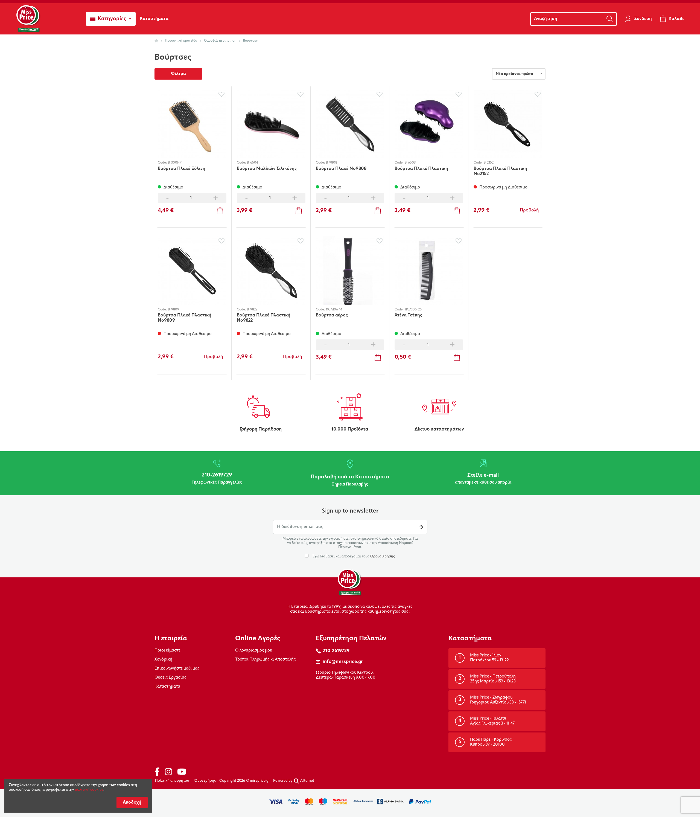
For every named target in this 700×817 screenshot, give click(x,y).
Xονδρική (163, 660)
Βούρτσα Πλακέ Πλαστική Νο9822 (263, 318)
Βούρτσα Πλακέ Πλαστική (421, 169)
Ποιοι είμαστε (167, 651)
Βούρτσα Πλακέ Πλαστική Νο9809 (184, 318)
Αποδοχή (132, 802)
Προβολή (529, 210)
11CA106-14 (334, 309)
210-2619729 (336, 651)
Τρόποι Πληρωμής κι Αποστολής (265, 660)
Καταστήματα (167, 687)
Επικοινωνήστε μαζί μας (177, 669)
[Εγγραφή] (420, 527)
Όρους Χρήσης (382, 556)
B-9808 (331, 162)
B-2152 (489, 162)
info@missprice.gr (343, 661)
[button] (111, 19)
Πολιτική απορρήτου (172, 781)
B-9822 (252, 309)
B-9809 (173, 309)
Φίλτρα (178, 74)
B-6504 (252, 162)
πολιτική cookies (89, 790)
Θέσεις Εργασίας (170, 678)
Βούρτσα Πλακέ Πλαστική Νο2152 (500, 171)
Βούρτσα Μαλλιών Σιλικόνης (267, 169)
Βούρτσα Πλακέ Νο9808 (341, 169)
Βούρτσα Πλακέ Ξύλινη (181, 169)
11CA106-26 (413, 309)
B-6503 (410, 162)
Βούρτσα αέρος (332, 315)
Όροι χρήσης (205, 781)
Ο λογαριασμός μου (253, 651)
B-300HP (175, 162)
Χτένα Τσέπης (408, 315)
